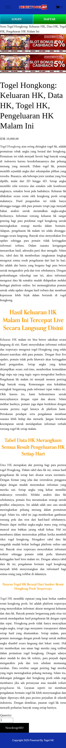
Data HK (6, 465)
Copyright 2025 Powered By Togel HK (33, 740)
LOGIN (16, 19)
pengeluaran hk (10, 688)
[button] (14, 728)
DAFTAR (49, 19)
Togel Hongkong (10, 146)
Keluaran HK (8, 340)
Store (3, 26)
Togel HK (6, 599)
